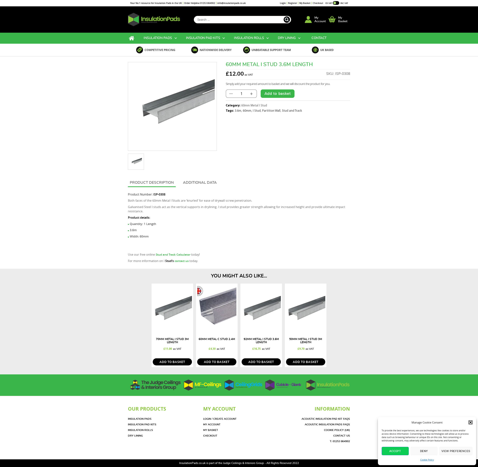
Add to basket (277, 94)
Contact (319, 38)
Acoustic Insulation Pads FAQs (327, 424)
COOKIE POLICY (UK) (337, 430)
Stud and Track (292, 110)
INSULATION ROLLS (140, 430)
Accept (395, 451)
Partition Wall (271, 110)
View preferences (455, 451)
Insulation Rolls (249, 38)
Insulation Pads (158, 38)
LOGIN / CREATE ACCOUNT (220, 419)
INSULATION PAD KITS (142, 424)
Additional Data (200, 182)
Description (161, 182)
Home (132, 38)
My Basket (305, 3)
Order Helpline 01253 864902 (199, 3)
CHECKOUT (210, 436)
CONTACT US (341, 436)
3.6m (238, 110)
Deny (424, 451)
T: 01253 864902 (340, 441)
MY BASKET (210, 430)
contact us (182, 261)
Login (283, 3)
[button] (470, 422)
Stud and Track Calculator (173, 255)
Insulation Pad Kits (203, 38)
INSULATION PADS (139, 419)
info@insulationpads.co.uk (231, 3)
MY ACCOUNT (212, 424)
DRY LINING (135, 436)
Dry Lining (287, 38)
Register (292, 3)
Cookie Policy (427, 459)
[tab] (152, 183)
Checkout (318, 3)
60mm (247, 110)
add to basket (172, 362)
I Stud (257, 110)
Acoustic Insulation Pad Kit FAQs (326, 419)
